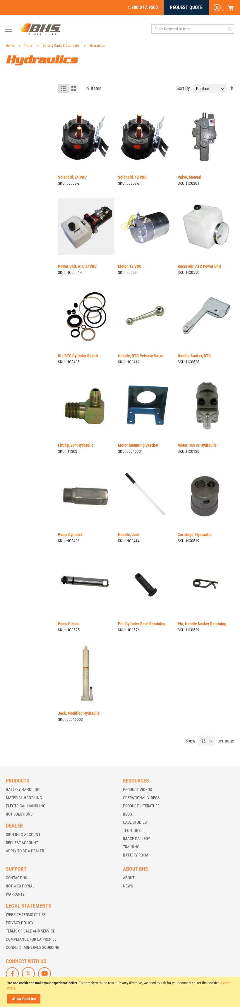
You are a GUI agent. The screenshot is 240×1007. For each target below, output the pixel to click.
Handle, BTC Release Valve (140, 355)
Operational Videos (141, 797)
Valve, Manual (189, 177)
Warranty (15, 894)
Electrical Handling (25, 806)
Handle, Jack (129, 534)
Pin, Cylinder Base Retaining (141, 623)
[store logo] (39, 29)
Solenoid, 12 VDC (132, 177)
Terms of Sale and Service (30, 931)
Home (10, 46)
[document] (120, 991)
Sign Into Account (23, 834)
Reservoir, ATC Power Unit (199, 266)
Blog (127, 814)
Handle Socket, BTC (194, 355)
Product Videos (137, 789)
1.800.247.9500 (143, 7)
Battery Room (135, 855)
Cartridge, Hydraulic (194, 534)
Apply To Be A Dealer (25, 851)
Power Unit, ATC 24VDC (77, 266)
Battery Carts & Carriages (61, 46)
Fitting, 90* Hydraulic (75, 445)
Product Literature (141, 806)
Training (131, 846)
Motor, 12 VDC (129, 266)
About (128, 877)
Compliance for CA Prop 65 (31, 939)
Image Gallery (136, 838)
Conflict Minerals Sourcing (32, 947)
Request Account (22, 842)
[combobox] (192, 29)
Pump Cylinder (70, 534)
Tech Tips (131, 830)
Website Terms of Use (26, 914)
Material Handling (24, 797)
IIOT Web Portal (20, 886)
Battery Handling (23, 789)
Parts (29, 46)
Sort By (183, 88)
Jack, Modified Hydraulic (79, 713)
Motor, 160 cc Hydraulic (197, 445)
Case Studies (135, 822)
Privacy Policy (19, 922)
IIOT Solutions (19, 814)
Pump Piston (68, 623)
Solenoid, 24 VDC (72, 177)
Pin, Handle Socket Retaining (202, 623)
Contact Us (16, 877)
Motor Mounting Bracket (138, 445)
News (128, 886)
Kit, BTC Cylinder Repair (78, 355)
